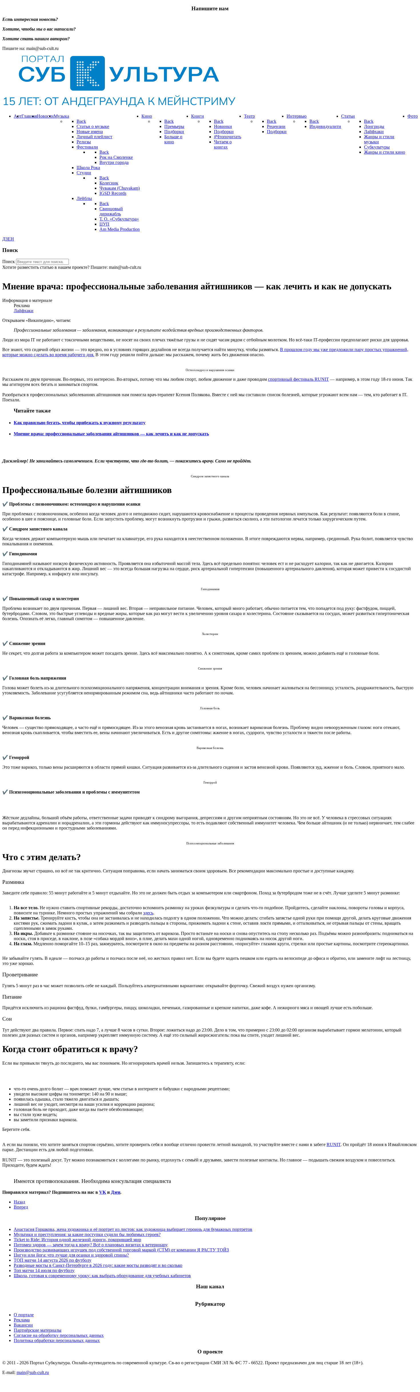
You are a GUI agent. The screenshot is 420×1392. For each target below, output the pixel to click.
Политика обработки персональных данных (57, 1340)
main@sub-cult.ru (33, 1372)
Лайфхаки (23, 310)
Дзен (115, 1192)
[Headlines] (118, 106)
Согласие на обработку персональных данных (59, 1335)
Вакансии (23, 1325)
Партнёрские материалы (37, 1330)
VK (102, 1192)
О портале (24, 1314)
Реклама (22, 1319)
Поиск (8, 261)
